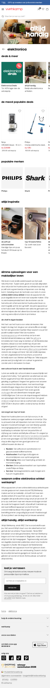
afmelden (7, 598)
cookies (13, 679)
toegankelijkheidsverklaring (34, 675)
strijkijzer (5, 401)
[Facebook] (11, 658)
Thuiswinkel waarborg (13, 672)
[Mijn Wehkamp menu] (39, 9)
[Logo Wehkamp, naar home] (13, 9)
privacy (5, 679)
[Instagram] (3, 658)
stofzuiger (5, 392)
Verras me (12, 587)
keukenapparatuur (9, 335)
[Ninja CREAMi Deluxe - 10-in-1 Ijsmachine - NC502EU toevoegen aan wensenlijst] (19, 111)
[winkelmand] (47, 9)
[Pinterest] (26, 658)
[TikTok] (18, 658)
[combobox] (25, 16)
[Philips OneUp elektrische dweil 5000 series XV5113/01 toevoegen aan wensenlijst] (43, 111)
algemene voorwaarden (11, 675)
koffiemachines (33, 349)
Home (3, 611)
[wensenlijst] (44, 9)
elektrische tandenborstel (32, 436)
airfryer (36, 338)
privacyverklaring (15, 596)
